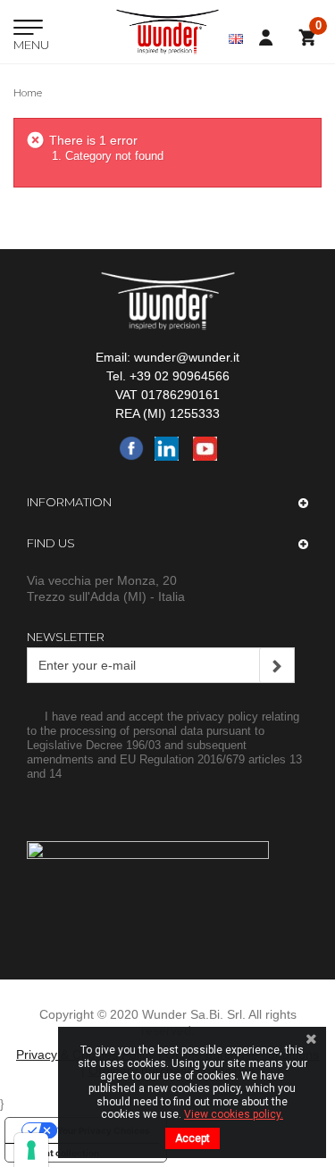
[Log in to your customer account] (270, 38)
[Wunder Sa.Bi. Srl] (167, 31)
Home (27, 93)
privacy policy (222, 716)
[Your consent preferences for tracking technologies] (31, 1150)
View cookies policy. (233, 1114)
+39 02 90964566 (180, 376)
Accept (192, 1138)
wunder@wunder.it (186, 357)
